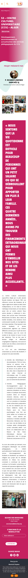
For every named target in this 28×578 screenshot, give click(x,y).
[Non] (26, 571)
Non (16, 575)
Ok (12, 575)
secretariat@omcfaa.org (14, 524)
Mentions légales (14, 564)
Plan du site (14, 561)
